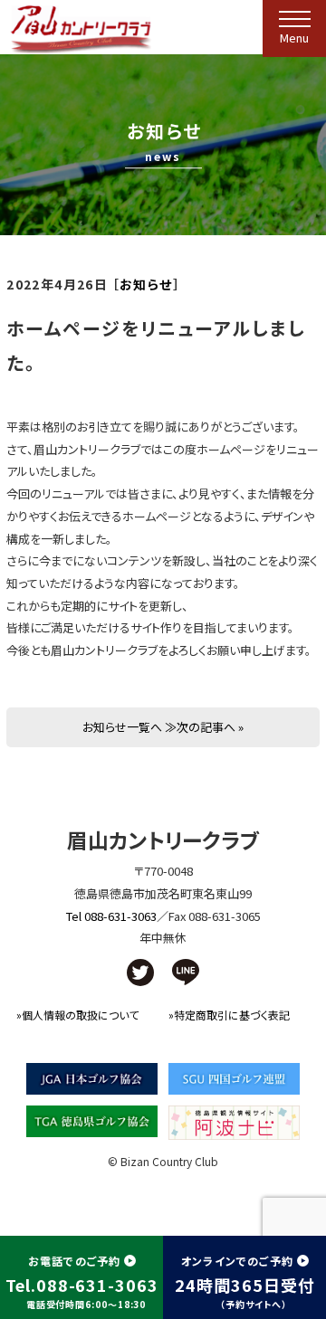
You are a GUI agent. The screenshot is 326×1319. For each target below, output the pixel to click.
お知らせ (146, 284)
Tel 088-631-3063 (111, 916)
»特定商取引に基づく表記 (229, 1014)
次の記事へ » (210, 726)
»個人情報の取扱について (77, 1014)
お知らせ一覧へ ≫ (129, 726)
